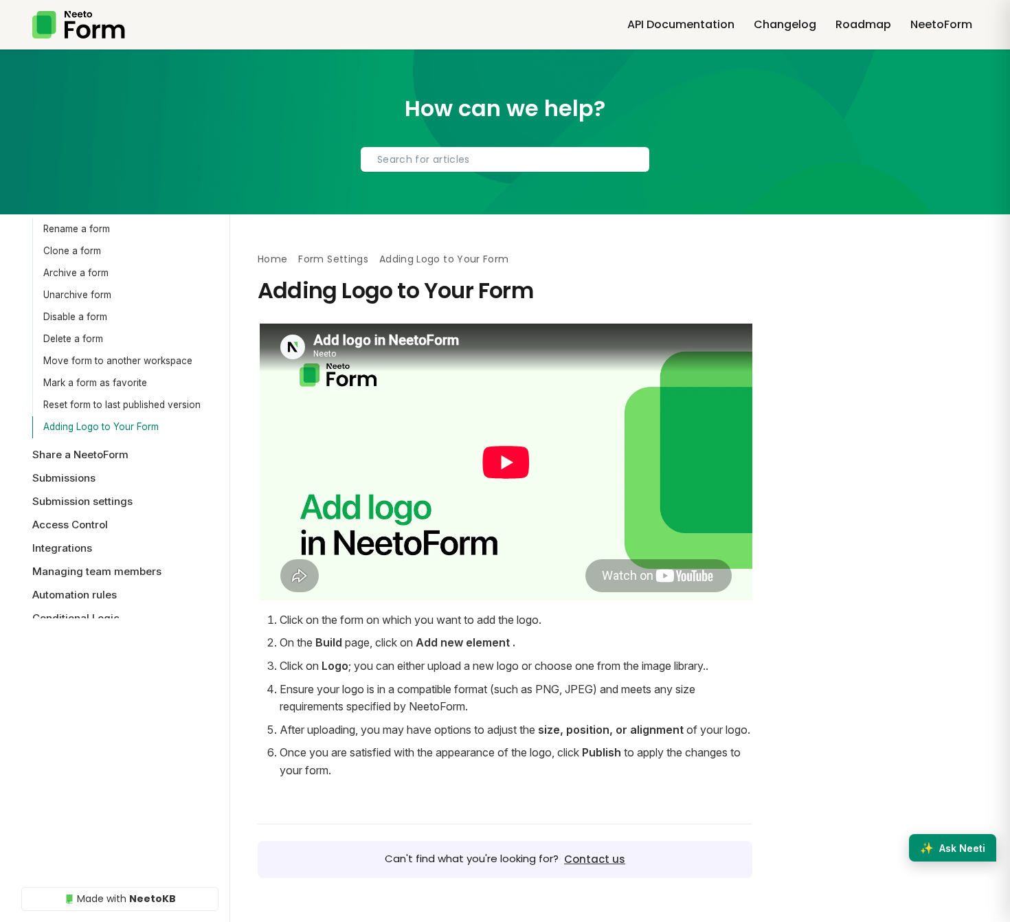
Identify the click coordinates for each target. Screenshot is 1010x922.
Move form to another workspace (117, 360)
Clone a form (72, 250)
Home (272, 259)
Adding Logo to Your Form (101, 426)
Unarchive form (77, 294)
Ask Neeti (952, 848)
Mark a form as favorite (95, 382)
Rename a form (76, 228)
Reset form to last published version (122, 404)
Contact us (594, 859)
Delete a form (73, 338)
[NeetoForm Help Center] (78, 24)
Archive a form (76, 272)
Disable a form (75, 316)
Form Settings (333, 259)
